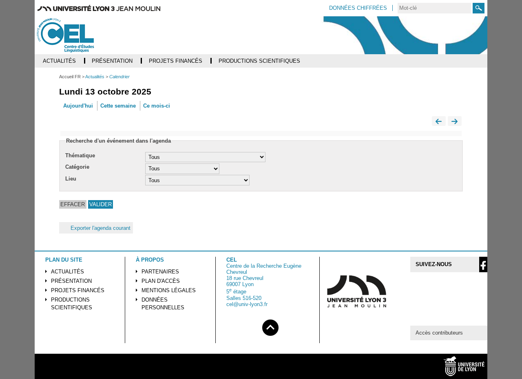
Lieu (70, 179)
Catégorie (77, 167)
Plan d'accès (161, 281)
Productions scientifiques (71, 304)
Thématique (80, 155)
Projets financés (77, 290)
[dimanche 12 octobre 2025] (439, 122)
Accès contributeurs (439, 333)
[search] (434, 8)
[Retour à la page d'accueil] (82, 35)
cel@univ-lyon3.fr (247, 304)
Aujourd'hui (78, 106)
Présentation (71, 281)
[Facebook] (483, 264)
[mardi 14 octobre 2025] (455, 122)
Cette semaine (118, 106)
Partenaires (160, 272)
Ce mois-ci (156, 106)
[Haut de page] (270, 326)
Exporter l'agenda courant (100, 228)
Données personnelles (163, 304)
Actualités (67, 272)
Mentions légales (169, 290)
